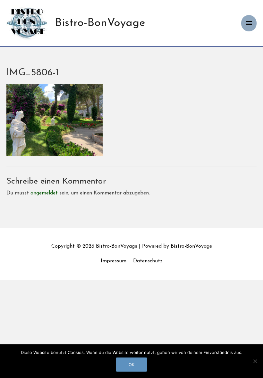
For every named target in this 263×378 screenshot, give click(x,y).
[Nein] (255, 361)
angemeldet (44, 193)
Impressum (113, 261)
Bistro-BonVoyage (100, 23)
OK (131, 364)
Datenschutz (148, 261)
